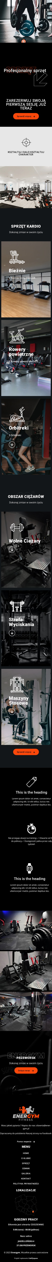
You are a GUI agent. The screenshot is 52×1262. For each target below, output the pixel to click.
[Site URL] (26, 1113)
